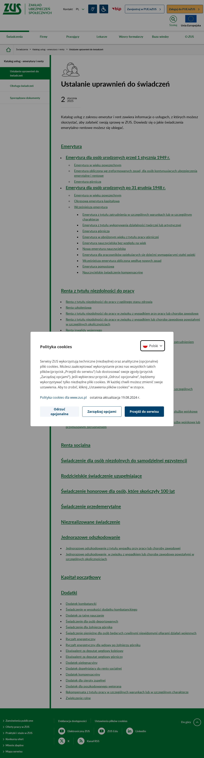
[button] (152, 345)
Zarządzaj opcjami (101, 411)
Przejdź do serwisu (144, 411)
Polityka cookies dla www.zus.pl (63, 397)
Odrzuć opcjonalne (59, 411)
